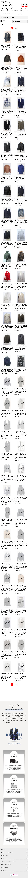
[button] (7, 9)
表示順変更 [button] (17, 21)
